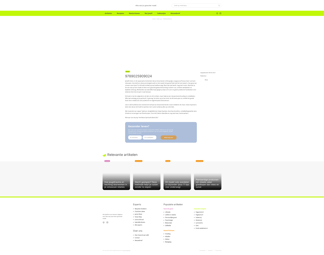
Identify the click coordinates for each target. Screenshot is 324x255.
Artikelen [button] (108, 13)
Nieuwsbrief (175, 13)
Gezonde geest (168, 209)
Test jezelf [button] (148, 13)
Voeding (167, 234)
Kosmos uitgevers (126, 250)
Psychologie (169, 220)
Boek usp (159, 19)
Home (154, 19)
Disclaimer (210, 250)
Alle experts (138, 225)
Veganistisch (200, 212)
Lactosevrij (199, 223)
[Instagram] (220, 13)
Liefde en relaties (170, 215)
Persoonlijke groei (171, 217)
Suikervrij (199, 217)
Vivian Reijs (138, 217)
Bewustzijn (168, 223)
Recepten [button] (120, 13)
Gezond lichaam (169, 230)
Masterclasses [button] (134, 13)
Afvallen (167, 236)
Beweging (168, 242)
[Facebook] (217, 13)
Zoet (197, 225)
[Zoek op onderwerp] (219, 5)
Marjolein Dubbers (141, 209)
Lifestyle (167, 212)
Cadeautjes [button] (161, 13)
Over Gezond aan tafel (142, 235)
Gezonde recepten (200, 209)
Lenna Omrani (139, 219)
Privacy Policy (218, 250)
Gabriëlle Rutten (140, 222)
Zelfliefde (168, 225)
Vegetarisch (199, 215)
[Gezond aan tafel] (111, 5)
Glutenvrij (199, 220)
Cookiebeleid (202, 250)
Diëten (167, 239)
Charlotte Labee (140, 211)
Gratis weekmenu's (202, 228)
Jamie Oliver (138, 214)
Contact (137, 238)
